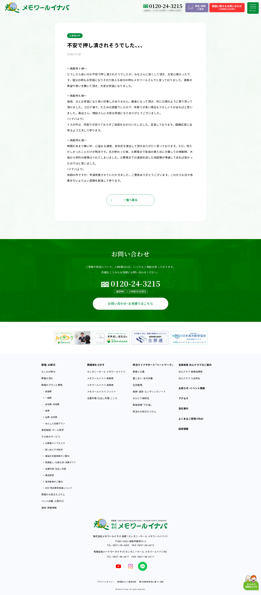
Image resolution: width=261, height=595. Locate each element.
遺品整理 (49, 475)
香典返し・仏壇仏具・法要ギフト (60, 462)
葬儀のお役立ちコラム (53, 494)
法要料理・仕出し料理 (55, 469)
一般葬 (48, 398)
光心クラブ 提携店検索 (191, 371)
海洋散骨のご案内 (54, 481)
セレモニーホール (106, 371)
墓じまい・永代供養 (143, 378)
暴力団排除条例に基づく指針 (151, 582)
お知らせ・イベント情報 (192, 388)
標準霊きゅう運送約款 (126, 582)
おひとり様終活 (141, 398)
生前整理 (137, 385)
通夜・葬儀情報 (49, 507)
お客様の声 (74, 35)
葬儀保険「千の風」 (142, 405)
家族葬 (48, 391)
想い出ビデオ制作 (54, 449)
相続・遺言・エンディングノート (149, 391)
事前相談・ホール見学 (52, 430)
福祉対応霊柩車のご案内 (57, 456)
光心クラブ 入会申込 (189, 378)
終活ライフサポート (153, 364)
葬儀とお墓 (139, 371)
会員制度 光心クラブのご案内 (195, 364)
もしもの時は (48, 371)
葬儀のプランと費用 (52, 385)
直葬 (47, 410)
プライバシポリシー (105, 582)
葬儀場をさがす (96, 364)
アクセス (183, 398)
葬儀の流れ (47, 378)
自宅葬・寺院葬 (52, 404)
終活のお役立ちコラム (144, 411)
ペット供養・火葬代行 (52, 501)
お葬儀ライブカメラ (55, 443)
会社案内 (183, 408)
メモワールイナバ (100, 378)
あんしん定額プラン (55, 423)
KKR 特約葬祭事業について (58, 488)
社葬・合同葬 (51, 417)
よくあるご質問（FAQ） (191, 418)
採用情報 (183, 428)
